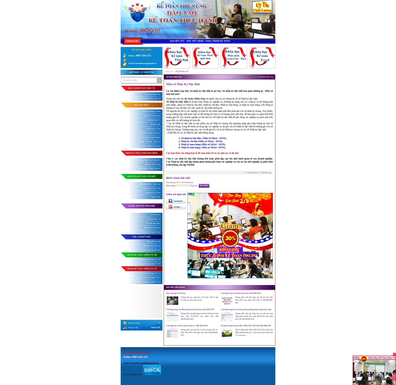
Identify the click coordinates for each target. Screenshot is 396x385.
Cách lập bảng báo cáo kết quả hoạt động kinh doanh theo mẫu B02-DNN (246, 309)
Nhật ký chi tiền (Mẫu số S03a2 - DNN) (201, 141)
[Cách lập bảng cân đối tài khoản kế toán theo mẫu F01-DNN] (172, 321)
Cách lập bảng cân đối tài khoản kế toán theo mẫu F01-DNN (190, 309)
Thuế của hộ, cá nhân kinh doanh (148, 146)
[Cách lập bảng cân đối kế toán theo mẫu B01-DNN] (227, 305)
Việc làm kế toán (141, 237)
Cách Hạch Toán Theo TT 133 (149, 273)
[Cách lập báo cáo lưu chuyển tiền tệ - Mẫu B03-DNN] (172, 337)
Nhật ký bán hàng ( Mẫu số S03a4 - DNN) (203, 147)
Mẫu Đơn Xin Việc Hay (152, 246)
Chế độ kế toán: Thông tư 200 (141, 255)
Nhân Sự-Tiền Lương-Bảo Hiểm (141, 153)
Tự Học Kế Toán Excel (152, 228)
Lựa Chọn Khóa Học (153, 94)
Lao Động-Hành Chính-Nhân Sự (148, 160)
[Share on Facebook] (175, 200)
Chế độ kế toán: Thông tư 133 (141, 269)
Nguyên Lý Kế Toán (153, 193)
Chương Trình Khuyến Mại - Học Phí (147, 98)
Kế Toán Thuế (141, 105)
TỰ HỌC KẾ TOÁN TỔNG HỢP (141, 206)
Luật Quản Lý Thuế (153, 129)
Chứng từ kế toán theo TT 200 (149, 264)
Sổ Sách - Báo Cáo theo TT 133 (149, 282)
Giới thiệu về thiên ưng (141, 72)
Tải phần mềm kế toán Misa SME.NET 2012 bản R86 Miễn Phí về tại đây (246, 326)
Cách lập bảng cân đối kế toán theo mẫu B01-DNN (241, 293)
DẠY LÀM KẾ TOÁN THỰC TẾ (141, 88)
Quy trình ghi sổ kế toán (175, 293)
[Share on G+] (175, 206)
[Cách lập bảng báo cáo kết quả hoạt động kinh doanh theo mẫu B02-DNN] (227, 321)
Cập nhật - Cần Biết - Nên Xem (149, 142)
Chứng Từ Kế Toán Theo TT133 (149, 278)
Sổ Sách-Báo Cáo (181, 71)
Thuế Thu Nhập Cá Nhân (151, 111)
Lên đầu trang (266, 172)
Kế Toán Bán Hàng (153, 223)
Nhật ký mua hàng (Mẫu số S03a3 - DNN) (203, 144)
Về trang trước (252, 172)
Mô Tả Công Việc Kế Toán (151, 250)
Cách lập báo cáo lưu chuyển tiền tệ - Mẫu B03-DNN (187, 326)
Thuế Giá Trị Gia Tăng (152, 116)
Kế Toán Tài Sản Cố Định (151, 232)
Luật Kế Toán (156, 197)
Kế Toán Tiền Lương (153, 164)
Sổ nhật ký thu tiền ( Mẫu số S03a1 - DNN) (203, 138)
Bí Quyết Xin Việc (154, 241)
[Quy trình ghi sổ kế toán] (172, 305)
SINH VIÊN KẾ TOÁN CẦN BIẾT (141, 176)
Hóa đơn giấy (156, 124)
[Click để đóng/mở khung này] (394, 354)
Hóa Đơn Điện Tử (154, 120)
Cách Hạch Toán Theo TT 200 (149, 259)
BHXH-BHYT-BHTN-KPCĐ (149, 169)
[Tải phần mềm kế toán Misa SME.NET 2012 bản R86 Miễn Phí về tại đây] (227, 337)
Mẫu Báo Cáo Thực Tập (152, 188)
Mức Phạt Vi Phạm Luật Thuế (150, 133)
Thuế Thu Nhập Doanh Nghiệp (149, 137)
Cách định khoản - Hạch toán (150, 184)
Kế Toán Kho (156, 215)
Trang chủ (169, 71)
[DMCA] (152, 375)
